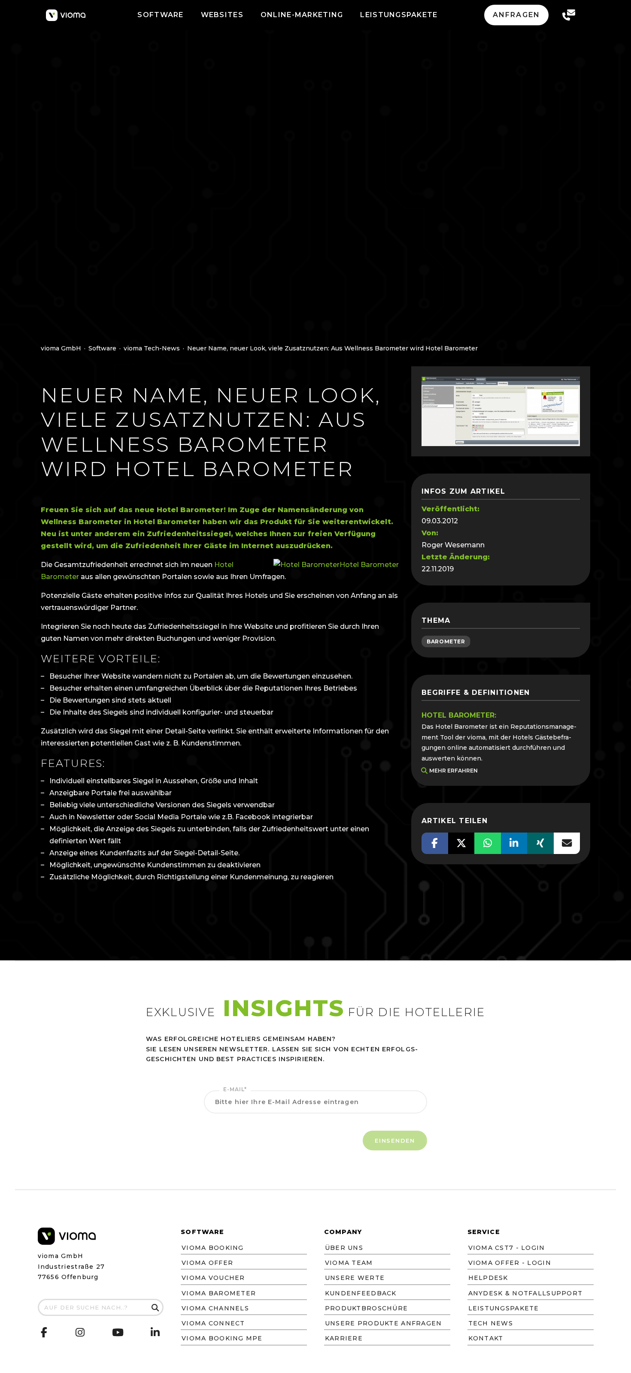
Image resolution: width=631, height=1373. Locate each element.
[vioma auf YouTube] (118, 1334)
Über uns (344, 1248)
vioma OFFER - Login (509, 1263)
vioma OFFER (207, 1263)
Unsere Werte (355, 1278)
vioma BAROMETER (219, 1293)
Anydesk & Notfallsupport (525, 1293)
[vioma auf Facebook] (45, 1332)
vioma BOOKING (213, 1248)
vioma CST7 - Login (506, 1248)
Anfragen (516, 15)
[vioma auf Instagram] (80, 1333)
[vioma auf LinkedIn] (156, 1333)
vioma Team (349, 1263)
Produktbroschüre (366, 1308)
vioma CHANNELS (215, 1308)
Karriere (344, 1338)
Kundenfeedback (361, 1293)
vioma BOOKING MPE (222, 1338)
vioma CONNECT (213, 1323)
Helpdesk (488, 1278)
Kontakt (486, 1338)
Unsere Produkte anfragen (383, 1323)
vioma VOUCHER (213, 1278)
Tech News (490, 1323)
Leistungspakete (503, 1308)
